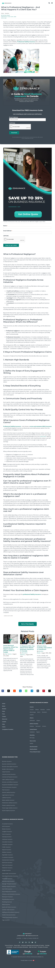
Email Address (14, 117)
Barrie (38, 712)
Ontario (32, 707)
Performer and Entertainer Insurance (11, 894)
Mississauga (33, 712)
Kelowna (32, 726)
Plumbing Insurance (7, 902)
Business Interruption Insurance (10, 766)
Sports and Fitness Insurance (9, 907)
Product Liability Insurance (8, 805)
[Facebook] (2, 690)
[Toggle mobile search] (49, 3)
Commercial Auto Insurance (8, 774)
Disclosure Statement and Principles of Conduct (32, 945)
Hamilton (42, 709)
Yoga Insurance (6, 920)
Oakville (32, 714)
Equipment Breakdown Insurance (10, 784)
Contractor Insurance (7, 839)
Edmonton (32, 720)
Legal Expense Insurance (8, 795)
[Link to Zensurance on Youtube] (32, 942)
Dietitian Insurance (6, 852)
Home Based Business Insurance (10, 876)
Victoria (44, 726)
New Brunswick (33, 746)
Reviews (4, 708)
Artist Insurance (6, 826)
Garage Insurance (6, 870)
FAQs (3, 724)
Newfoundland (33, 749)
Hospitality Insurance (7, 878)
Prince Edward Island (35, 751)
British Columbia (34, 723)
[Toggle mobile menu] (52, 3)
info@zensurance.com (32, 935)
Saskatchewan (33, 729)
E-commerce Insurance (7, 857)
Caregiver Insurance (7, 831)
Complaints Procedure (7, 729)
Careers (4, 716)
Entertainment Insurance (8, 860)
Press (3, 714)
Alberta (31, 718)
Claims (3, 726)
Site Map (47, 945)
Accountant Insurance (7, 823)
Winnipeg (32, 737)
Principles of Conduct (43, 947)
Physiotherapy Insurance (8, 899)
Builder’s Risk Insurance (8, 769)
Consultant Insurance (7, 842)
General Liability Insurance (8, 792)
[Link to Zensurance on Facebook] (20, 942)
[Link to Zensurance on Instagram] (29, 942)
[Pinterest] (43, 690)
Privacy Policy (17, 945)
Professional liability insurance (26, 42)
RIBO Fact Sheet (33, 947)
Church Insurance (6, 834)
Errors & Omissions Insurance (9, 787)
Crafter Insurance (6, 847)
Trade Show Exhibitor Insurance (9, 917)
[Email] (49, 690)
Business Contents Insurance (9, 764)
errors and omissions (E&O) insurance (41, 426)
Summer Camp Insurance (8, 909)
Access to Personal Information (20, 947)
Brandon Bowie (6, 15)
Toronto (32, 709)
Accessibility (9, 947)
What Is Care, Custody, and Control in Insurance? (44, 647)
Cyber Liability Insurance (8, 779)
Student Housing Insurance (8, 915)
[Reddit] (14, 690)
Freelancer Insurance (7, 867)
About (3, 706)
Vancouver (38, 726)
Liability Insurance (6, 797)
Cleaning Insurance (6, 836)
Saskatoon (32, 732)
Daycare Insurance (6, 849)
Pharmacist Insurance (7, 896)
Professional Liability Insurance (9, 802)
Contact (4, 721)
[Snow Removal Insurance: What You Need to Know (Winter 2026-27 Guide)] (10, 639)
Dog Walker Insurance (7, 854)
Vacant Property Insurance (8, 810)
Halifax (31, 743)
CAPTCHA (12, 123)
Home (3, 703)
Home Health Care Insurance (9, 873)
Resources (4, 719)
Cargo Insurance (6, 771)
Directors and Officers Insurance (10, 782)
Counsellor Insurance (7, 844)
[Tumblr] (37, 690)
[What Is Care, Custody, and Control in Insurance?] (44, 639)
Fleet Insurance (6, 790)
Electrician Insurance (7, 862)
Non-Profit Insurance (7, 889)
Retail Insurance (6, 904)
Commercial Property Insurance (9, 777)
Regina (38, 732)
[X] (8, 690)
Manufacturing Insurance (8, 881)
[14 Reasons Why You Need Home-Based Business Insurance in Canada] (27, 639)
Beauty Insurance (6, 829)
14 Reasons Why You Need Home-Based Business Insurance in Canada (27, 648)
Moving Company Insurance (9, 886)
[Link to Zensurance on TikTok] (35, 942)
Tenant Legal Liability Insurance (9, 808)
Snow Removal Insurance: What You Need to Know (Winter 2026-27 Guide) (10, 649)
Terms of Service (9, 945)
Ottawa (37, 709)
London (48, 709)
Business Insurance (7, 761)
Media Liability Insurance (8, 800)
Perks (3, 711)
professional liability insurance (32, 594)
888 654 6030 (21, 935)
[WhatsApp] (26, 690)
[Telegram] (32, 690)
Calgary (38, 720)
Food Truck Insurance (7, 865)
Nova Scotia (33, 741)
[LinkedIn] (20, 690)
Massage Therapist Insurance (9, 883)
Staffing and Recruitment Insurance (10, 912)
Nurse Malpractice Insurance (9, 891)
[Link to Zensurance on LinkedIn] (26, 942)
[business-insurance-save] (27, 148)
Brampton (44, 712)
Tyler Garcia (8, 654)
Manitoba (32, 735)
